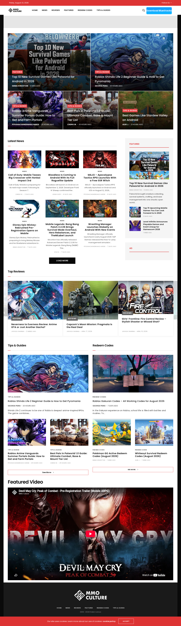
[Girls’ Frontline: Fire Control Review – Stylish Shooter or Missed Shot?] (145, 297)
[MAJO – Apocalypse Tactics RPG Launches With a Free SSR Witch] (100, 159)
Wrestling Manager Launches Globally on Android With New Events (100, 227)
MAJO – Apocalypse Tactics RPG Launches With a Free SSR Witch (100, 177)
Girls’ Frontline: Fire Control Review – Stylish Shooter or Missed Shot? (144, 320)
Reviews (56, 10)
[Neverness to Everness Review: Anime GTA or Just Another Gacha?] (35, 300)
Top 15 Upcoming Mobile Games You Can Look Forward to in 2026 (155, 210)
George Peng (101, 86)
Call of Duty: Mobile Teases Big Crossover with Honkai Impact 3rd (24, 177)
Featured (69, 10)
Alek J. (125, 124)
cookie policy (109, 621)
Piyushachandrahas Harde (25, 124)
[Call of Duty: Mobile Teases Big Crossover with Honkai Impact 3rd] (24, 159)
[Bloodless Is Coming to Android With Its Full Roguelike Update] (62, 159)
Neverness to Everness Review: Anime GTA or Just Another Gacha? (34, 326)
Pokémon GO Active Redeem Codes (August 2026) (110, 455)
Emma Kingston (20, 86)
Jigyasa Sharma (17, 331)
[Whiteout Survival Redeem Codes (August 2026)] (154, 432)
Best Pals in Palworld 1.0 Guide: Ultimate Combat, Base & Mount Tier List (90, 115)
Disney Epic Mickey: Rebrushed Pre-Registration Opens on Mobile (24, 229)
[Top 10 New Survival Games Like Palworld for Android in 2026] (49, 62)
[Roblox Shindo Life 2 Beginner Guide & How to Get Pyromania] (132, 62)
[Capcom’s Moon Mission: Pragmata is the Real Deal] (90, 300)
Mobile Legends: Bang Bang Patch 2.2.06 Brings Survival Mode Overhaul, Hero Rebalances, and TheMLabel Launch (62, 230)
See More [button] (46, 472)
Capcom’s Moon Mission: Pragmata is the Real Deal (89, 326)
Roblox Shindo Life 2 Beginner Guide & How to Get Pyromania (44, 401)
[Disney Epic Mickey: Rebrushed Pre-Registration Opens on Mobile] (24, 209)
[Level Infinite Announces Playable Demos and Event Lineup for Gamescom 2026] (135, 225)
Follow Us (166, 3)
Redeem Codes (85, 10)
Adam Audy (56, 194)
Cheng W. (72, 124)
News (44, 10)
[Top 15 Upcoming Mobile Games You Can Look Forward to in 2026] (135, 212)
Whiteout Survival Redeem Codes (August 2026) (151, 455)
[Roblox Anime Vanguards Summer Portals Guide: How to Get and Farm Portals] (27, 432)
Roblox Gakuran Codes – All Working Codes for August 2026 (128, 401)
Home (35, 10)
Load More (62, 260)
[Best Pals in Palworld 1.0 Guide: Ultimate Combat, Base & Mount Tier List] (69, 432)
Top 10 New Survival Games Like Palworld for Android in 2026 (148, 185)
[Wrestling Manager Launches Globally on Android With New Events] (100, 208)
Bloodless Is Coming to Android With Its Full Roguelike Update (62, 177)
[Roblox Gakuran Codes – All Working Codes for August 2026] (133, 373)
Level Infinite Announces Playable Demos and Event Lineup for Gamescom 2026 (155, 225)
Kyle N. (56, 252)
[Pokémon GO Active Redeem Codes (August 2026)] (112, 432)
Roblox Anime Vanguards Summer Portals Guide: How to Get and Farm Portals (33, 115)
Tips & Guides (103, 10)
